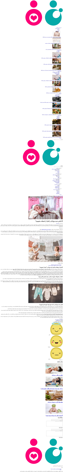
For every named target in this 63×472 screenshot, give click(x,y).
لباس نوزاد (56, 319)
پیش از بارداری (57, 28)
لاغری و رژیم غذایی (56, 72)
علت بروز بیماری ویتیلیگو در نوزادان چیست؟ (54, 265)
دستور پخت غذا (57, 95)
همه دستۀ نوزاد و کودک (56, 174)
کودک (58, 51)
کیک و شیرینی (57, 94)
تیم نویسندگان (58, 320)
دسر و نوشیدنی (57, 96)
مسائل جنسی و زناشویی (55, 180)
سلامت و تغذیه (57, 73)
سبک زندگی (59, 71)
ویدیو (60, 194)
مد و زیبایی (59, 115)
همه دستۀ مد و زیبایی (56, 189)
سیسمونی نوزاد (60, 319)
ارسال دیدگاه (60, 427)
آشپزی (60, 93)
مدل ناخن (57, 116)
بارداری (58, 29)
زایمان (58, 172)
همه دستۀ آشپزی (56, 184)
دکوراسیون (57, 118)
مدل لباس (57, 192)
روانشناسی (57, 74)
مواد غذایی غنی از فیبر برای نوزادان (56, 264)
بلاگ (60, 469)
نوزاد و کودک (59, 50)
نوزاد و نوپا (57, 176)
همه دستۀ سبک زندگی (56, 178)
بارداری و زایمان (58, 27)
